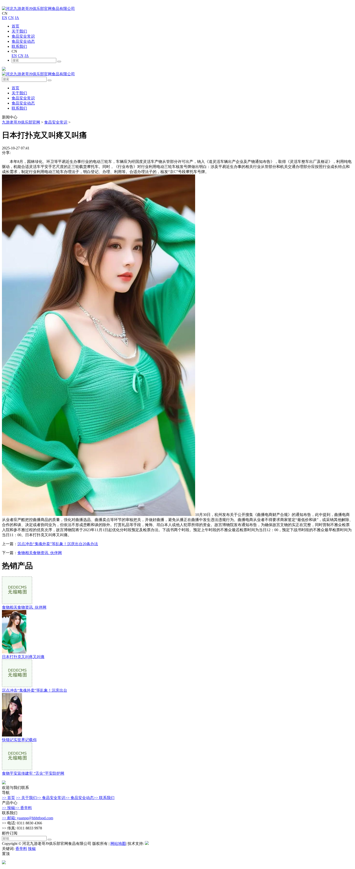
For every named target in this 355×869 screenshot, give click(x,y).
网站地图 (118, 843)
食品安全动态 (23, 41)
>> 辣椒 (8, 808)
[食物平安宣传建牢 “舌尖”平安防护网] (17, 769)
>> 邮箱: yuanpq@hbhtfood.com (27, 818)
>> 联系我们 (104, 798)
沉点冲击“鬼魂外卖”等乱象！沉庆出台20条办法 (57, 544)
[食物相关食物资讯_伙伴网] (17, 603)
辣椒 (32, 849)
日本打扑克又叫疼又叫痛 (23, 657)
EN (4, 18)
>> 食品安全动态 (79, 798)
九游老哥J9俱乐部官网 (21, 122)
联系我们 (19, 46)
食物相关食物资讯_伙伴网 (39, 553)
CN (11, 18)
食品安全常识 (23, 36)
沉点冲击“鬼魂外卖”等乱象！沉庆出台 (34, 690)
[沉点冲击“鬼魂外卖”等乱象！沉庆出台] (17, 686)
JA (17, 18)
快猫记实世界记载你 (19, 740)
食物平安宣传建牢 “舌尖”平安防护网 (33, 773)
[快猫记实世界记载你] (12, 735)
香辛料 (21, 849)
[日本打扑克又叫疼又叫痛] (14, 652)
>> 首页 (8, 798)
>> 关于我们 (26, 798)
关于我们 (19, 31)
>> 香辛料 (23, 808)
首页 (15, 26)
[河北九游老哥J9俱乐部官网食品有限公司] (38, 9)
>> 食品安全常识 (51, 798)
